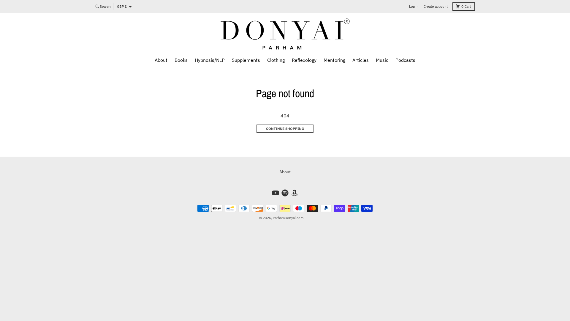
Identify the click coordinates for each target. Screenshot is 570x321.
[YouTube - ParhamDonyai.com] (275, 192)
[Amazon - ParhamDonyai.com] (294, 192)
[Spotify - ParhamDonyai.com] (285, 192)
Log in (414, 6)
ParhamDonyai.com (288, 217)
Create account (436, 6)
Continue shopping (285, 128)
